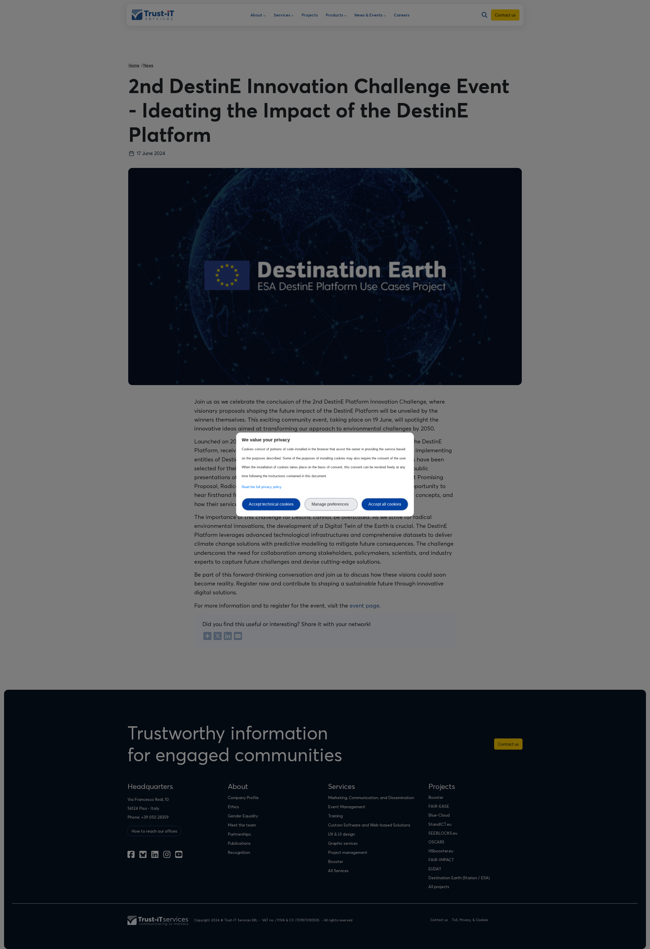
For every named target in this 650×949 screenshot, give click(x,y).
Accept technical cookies (271, 504)
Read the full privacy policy (263, 487)
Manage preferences (331, 504)
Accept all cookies (384, 504)
